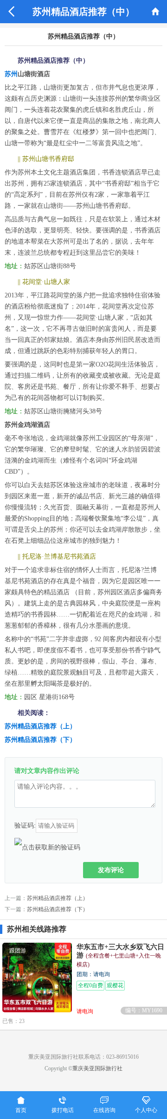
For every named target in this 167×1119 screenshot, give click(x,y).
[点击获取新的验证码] (47, 847)
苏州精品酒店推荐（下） (40, 739)
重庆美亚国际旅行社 (97, 1068)
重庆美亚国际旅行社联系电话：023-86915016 (83, 1057)
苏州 (11, 74)
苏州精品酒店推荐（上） (40, 726)
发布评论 (111, 870)
